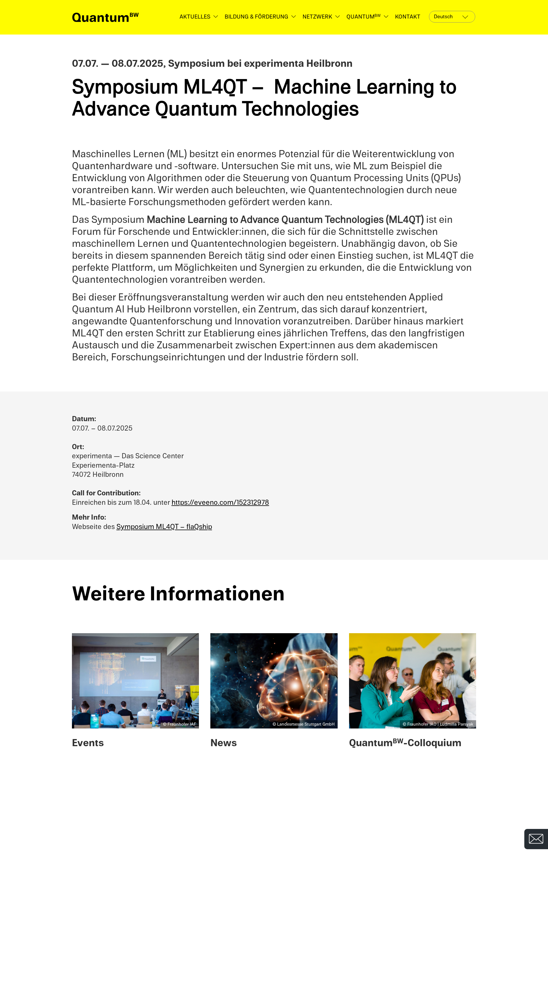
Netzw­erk (317, 16)
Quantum (363, 16)
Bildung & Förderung (256, 16)
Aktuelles (195, 16)
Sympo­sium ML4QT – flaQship (164, 526)
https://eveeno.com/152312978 (220, 502)
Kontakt (407, 16)
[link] (105, 17)
